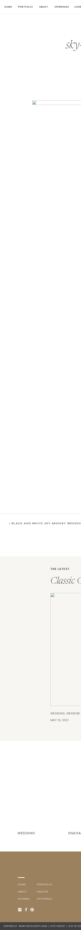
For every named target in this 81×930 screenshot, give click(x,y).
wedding (57, 713)
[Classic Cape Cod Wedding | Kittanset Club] (27, 797)
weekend (73, 713)
